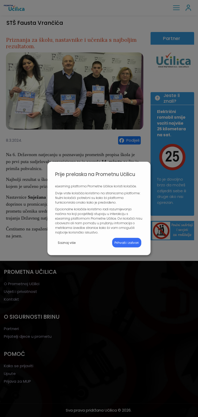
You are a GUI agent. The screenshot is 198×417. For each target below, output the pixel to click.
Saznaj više (67, 242)
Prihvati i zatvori (126, 242)
